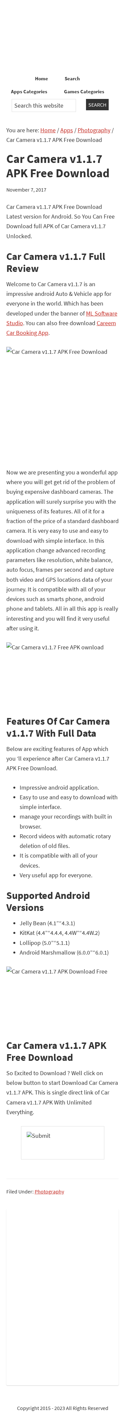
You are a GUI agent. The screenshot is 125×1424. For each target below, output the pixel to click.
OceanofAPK (62, 36)
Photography (49, 1191)
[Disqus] (62, 1295)
